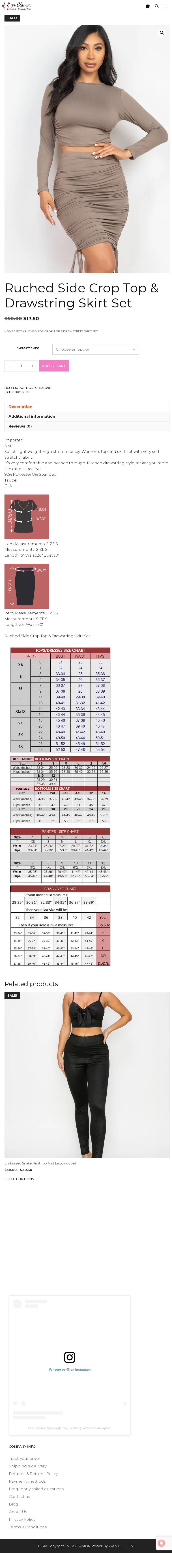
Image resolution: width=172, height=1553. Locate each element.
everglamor (59, 1428)
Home (8, 331)
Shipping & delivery (28, 1466)
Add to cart (54, 366)
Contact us (19, 1496)
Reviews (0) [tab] (20, 426)
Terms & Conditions (28, 1527)
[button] (162, 33)
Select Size (28, 348)
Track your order (24, 1458)
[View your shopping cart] (147, 6)
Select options (19, 1179)
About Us (18, 1512)
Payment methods (27, 1481)
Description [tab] (20, 406)
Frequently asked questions (36, 1489)
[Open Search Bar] (156, 6)
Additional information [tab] (32, 416)
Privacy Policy (22, 1519)
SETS (18, 331)
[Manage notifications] (161, 1543)
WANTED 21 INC (122, 1546)
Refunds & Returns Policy (33, 1473)
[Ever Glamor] (16, 6)
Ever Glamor (37, 1428)
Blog (13, 1504)
